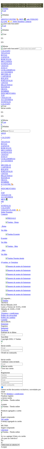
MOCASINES (6, 61)
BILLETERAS (6, 85)
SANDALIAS (6, 64)
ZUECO (4, 68)
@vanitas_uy (6, 262)
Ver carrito (5, 419)
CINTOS (4, 83)
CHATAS (4, 66)
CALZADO (5, 51)
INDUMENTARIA (8, 93)
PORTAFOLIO (7, 81)
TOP (3, 95)
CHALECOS (6, 98)
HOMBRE (5, 91)
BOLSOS (4, 78)
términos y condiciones (15, 394)
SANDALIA (6, 102)
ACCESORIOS (7, 72)
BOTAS (4, 55)
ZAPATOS (5, 57)
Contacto (28, 22)
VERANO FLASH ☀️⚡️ (11, 210)
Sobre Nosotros (19, 22)
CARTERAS (6, 76)
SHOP (3, 19)
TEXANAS (5, 53)
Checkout (4, 430)
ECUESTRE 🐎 (12, 19)
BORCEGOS (6, 59)
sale (28, 19)
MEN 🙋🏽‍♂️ (23, 19)
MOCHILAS (6, 74)
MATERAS (5, 87)
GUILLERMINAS (8, 70)
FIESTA (4, 89)
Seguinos (14, 262)
